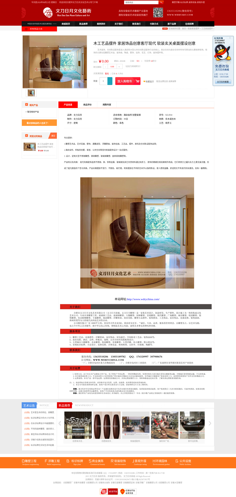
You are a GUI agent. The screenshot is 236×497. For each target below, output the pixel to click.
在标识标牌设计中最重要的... (43, 423)
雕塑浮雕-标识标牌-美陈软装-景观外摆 (188, 2)
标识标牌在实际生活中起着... (43, 445)
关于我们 (119, 24)
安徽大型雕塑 (176, 483)
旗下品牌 (172, 24)
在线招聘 (189, 24)
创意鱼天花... (78, 441)
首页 (184, 29)
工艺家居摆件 (207, 29)
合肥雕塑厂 (68, 483)
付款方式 (154, 24)
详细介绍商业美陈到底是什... (43, 440)
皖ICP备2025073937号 (140, 479)
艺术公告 (29, 405)
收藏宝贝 (150, 81)
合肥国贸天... (107, 441)
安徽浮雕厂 (140, 483)
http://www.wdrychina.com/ (143, 299)
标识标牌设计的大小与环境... (43, 418)
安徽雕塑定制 (129, 483)
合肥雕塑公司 (92, 483)
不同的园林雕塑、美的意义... (43, 429)
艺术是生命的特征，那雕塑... (43, 412)
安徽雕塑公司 (151, 483)
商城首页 (66, 24)
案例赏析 (101, 24)
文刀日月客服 (223, 82)
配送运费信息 (162, 81)
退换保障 (172, 81)
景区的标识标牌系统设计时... (43, 434)
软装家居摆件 (193, 29)
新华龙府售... (193, 441)
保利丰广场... (164, 441)
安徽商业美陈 (104, 483)
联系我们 (136, 24)
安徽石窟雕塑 (116, 483)
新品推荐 (83, 24)
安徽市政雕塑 (79, 483)
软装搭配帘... (135, 441)
